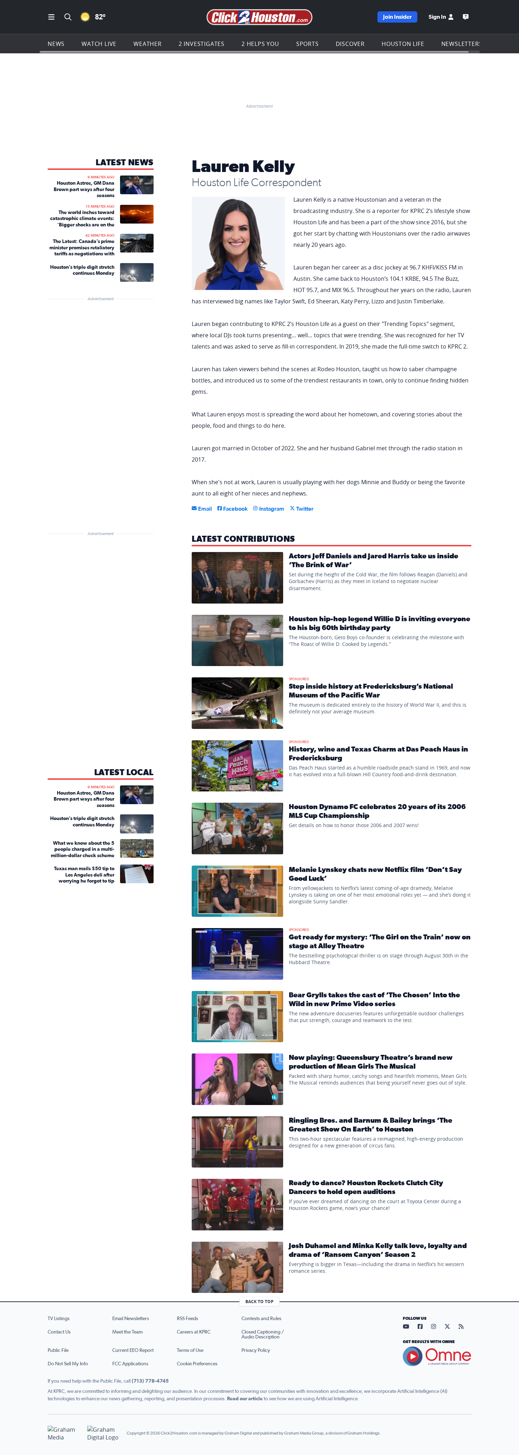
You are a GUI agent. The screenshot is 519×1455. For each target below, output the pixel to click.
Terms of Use (190, 1350)
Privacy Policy (255, 1350)
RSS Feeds (187, 1318)
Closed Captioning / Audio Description (262, 1335)
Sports (307, 44)
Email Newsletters (130, 1318)
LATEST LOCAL (124, 772)
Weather (147, 44)
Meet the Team (127, 1332)
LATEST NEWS (125, 163)
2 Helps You (260, 44)
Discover (350, 44)
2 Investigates (202, 44)
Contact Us (59, 1332)
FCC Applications (130, 1363)
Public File (58, 1350)
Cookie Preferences (197, 1363)
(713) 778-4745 (150, 1381)
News (56, 44)
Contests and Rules (261, 1318)
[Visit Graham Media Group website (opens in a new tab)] (65, 1433)
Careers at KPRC (193, 1332)
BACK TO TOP (259, 1302)
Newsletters (462, 44)
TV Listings (59, 1318)
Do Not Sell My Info (68, 1363)
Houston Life (403, 44)
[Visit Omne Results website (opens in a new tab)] (437, 1356)
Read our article (245, 1398)
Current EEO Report (133, 1350)
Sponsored (299, 679)
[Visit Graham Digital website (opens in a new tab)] (104, 1433)
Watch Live (99, 44)
